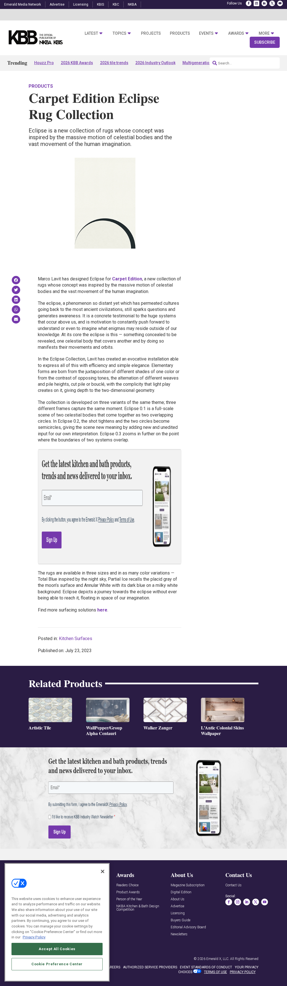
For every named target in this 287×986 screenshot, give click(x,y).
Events (206, 33)
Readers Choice (127, 885)
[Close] (102, 871)
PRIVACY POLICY (243, 972)
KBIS (100, 4)
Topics (119, 33)
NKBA (132, 4)
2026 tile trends (114, 63)
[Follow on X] (272, 3)
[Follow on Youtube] (280, 3)
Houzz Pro (44, 63)
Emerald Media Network (22, 4)
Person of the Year (129, 899)
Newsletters (179, 934)
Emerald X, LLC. (217, 959)
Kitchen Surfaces (75, 638)
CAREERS (112, 967)
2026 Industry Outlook (155, 63)
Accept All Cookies (57, 949)
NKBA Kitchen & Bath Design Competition (137, 907)
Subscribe (264, 42)
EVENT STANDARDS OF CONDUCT (206, 967)
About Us (177, 899)
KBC (116, 4)
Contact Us (233, 885)
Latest (91, 33)
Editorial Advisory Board (188, 927)
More (264, 33)
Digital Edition (181, 892)
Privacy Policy (34, 937)
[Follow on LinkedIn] (264, 3)
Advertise (57, 4)
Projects (151, 33)
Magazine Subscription (188, 885)
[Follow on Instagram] (256, 3)
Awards (236, 33)
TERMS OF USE (215, 972)
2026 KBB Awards (77, 63)
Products (180, 33)
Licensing (80, 4)
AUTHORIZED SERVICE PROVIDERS (150, 967)
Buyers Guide (180, 920)
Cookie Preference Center (57, 964)
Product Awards (128, 892)
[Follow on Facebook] (248, 3)
